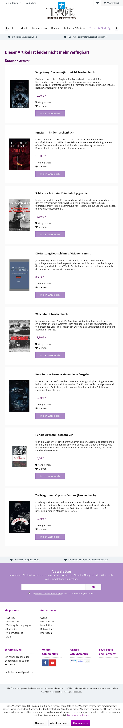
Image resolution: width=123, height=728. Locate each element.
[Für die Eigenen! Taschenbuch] (19, 456)
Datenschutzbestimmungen (48, 593)
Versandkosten (54, 688)
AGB (8, 636)
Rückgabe (11, 628)
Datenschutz (47, 628)
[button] (61, 5)
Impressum (46, 632)
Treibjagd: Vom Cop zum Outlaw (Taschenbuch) (65, 495)
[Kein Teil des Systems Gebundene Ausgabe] (19, 396)
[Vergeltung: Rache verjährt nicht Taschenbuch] (19, 94)
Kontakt (10, 617)
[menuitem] (112, 3)
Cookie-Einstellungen (47, 619)
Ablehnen (40, 722)
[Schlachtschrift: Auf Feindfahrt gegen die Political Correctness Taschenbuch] (19, 215)
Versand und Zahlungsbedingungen (18, 623)
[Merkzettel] (97, 2)
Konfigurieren (80, 722)
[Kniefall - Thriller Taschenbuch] (19, 154)
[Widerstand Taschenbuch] (19, 335)
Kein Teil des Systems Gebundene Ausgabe (62, 374)
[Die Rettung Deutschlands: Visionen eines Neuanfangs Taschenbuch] (19, 275)
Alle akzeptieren (59, 722)
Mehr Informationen (78, 715)
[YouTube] (52, 662)
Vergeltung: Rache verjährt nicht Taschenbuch (65, 72)
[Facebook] (45, 662)
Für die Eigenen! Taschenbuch (54, 435)
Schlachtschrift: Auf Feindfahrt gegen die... (62, 193)
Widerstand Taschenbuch (51, 314)
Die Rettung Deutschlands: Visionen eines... (63, 253)
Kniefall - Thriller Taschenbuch (54, 132)
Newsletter (46, 625)
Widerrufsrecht (14, 632)
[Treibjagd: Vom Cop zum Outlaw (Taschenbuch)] (19, 517)
